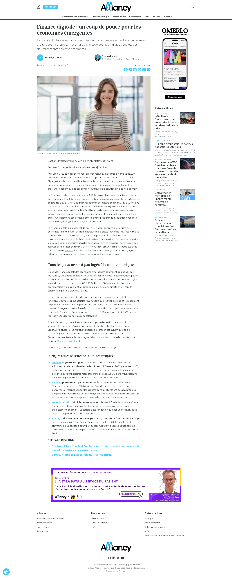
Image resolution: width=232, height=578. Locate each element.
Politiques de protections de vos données (164, 535)
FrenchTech (104, 337)
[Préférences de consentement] (6, 571)
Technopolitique (101, 17)
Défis (146, 17)
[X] (118, 558)
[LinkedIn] (114, 558)
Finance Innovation (67, 341)
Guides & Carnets (99, 523)
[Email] (109, 558)
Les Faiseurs (42, 527)
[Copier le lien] (144, 69)
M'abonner (50, 7)
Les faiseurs (135, 17)
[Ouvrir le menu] (39, 7)
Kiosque (168, 17)
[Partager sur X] (130, 69)
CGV (147, 531)
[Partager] (149, 69)
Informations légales (154, 527)
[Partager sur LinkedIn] (139, 69)
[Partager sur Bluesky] (135, 69)
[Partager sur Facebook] (126, 69)
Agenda (156, 17)
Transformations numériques (75, 17)
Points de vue (119, 17)
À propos (149, 518)
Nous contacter (152, 523)
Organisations (97, 518)
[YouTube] (122, 558)
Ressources (42, 531)
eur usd (69, 250)
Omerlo (122, 571)
